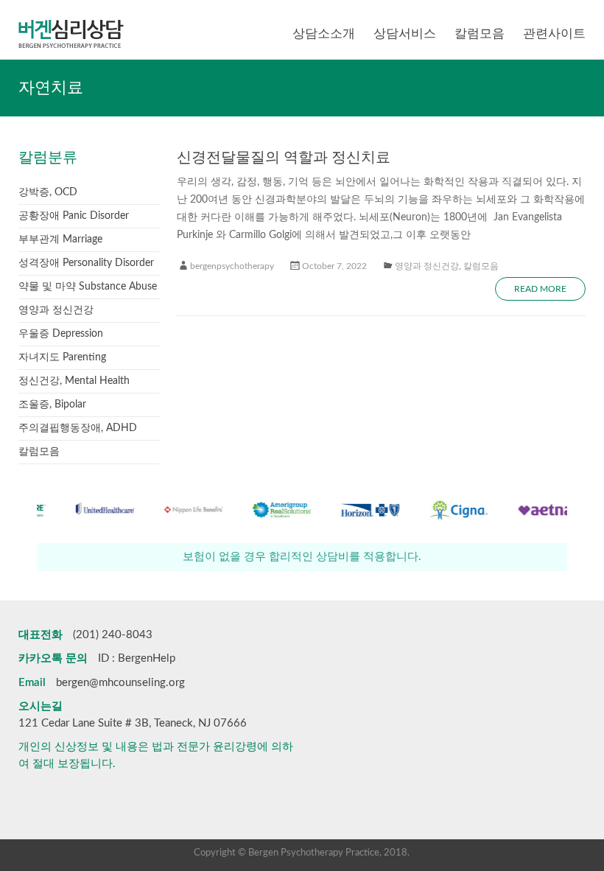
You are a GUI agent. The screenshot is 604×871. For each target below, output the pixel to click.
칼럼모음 (479, 34)
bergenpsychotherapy (232, 266)
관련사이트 (554, 34)
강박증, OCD (47, 192)
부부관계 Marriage (60, 239)
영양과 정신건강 (427, 266)
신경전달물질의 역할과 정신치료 (283, 157)
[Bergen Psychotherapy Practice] (71, 18)
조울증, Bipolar (52, 404)
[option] (84, 516)
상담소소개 (323, 34)
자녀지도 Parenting (62, 357)
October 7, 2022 (334, 266)
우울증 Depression (60, 334)
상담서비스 (404, 34)
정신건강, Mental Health (74, 381)
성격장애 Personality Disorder (86, 263)
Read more (540, 288)
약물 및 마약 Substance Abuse (87, 286)
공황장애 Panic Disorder (73, 216)
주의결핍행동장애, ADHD (77, 428)
